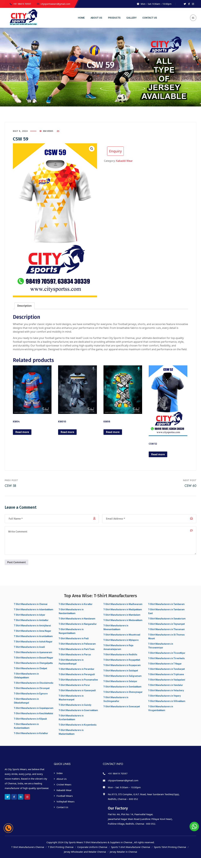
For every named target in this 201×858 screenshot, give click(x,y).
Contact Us (62, 807)
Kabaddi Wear (124, 161)
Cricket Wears (64, 784)
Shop (100, 72)
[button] (92, 149)
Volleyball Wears (65, 801)
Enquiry (115, 151)
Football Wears (65, 795)
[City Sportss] (24, 18)
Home (88, 72)
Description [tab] (24, 305)
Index (60, 773)
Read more (22, 432)
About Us (62, 778)
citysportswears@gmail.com (123, 780)
